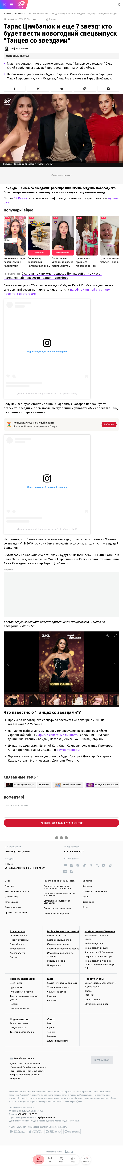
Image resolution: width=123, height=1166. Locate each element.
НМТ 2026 (89, 995)
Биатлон (51, 1036)
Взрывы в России (56, 961)
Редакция (9, 886)
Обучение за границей (96, 1004)
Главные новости (19, 935)
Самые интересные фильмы (62, 983)
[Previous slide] (9, 664)
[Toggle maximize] (115, 635)
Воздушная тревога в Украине (63, 948)
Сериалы (52, 1000)
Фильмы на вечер (56, 991)
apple (35, 1131)
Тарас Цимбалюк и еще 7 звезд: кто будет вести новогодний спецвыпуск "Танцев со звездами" (72, 14)
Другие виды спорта (58, 1040)
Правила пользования (16, 913)
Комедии (52, 996)
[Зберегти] (108, 88)
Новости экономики (22, 979)
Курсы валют (17, 987)
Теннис (51, 1032)
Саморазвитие (92, 999)
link (65, 865)
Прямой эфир (17, 944)
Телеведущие (11, 902)
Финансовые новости (21, 991)
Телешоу (18, 14)
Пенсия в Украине (19, 1008)
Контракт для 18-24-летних (99, 952)
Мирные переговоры (58, 944)
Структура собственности (94, 891)
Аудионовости (17, 953)
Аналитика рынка (19, 1023)
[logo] (21, 4)
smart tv (53, 1131)
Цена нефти (16, 983)
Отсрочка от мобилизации (98, 956)
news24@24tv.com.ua (17, 851)
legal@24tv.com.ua (46, 1117)
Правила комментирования (57, 908)
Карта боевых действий (59, 940)
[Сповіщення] (119, 4)
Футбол (51, 1027)
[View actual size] (107, 635)
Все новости (17, 931)
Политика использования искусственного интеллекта (57, 887)
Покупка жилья (18, 1027)
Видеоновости (17, 948)
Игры (85, 907)
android (17, 1131)
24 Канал (21, 198)
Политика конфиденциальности (59, 881)
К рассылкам (102, 1060)
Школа (88, 991)
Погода (13, 957)
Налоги (14, 1004)
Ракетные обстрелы (57, 935)
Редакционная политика (17, 891)
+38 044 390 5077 (74, 851)
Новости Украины (19, 940)
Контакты (87, 881)
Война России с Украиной (63, 931)
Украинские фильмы (58, 987)
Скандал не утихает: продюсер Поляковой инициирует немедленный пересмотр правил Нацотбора (53, 276)
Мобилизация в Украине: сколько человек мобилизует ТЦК (100, 965)
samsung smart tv (72, 1131)
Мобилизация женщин (96, 948)
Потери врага (54, 965)
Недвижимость (19, 1019)
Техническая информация (56, 914)
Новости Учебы (94, 979)
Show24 (7, 14)
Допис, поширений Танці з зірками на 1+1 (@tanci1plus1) (47, 393)
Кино (50, 979)
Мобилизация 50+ (94, 943)
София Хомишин (20, 48)
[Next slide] (114, 664)
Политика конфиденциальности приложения (59, 895)
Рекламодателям (13, 907)
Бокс (49, 1023)
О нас (7, 881)
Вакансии (87, 886)
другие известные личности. (58, 735)
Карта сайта (88, 902)
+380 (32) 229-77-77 (27, 1114)
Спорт (51, 1019)
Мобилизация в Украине (100, 931)
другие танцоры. (68, 750)
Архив (85, 897)
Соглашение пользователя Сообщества (57, 902)
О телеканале (11, 897)
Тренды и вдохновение (22, 1032)
